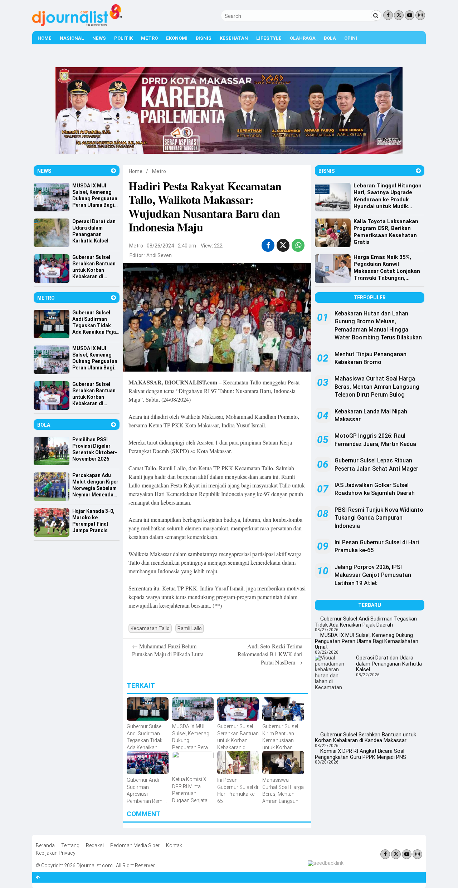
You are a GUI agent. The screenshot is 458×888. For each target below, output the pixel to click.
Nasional (72, 38)
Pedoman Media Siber (135, 845)
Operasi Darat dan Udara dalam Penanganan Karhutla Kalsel (389, 663)
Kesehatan (234, 38)
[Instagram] (420, 15)
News (99, 38)
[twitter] (283, 245)
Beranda (45, 845)
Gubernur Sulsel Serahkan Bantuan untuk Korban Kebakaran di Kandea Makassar (365, 737)
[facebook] (268, 245)
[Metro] (113, 297)
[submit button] (376, 15)
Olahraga (303, 38)
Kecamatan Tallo (150, 628)
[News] (113, 170)
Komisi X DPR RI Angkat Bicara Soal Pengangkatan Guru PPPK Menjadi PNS (360, 754)
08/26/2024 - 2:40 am (171, 246)
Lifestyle (269, 38)
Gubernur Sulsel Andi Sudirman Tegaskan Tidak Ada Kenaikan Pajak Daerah (366, 621)
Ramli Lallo (189, 628)
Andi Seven (159, 255)
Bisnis (203, 38)
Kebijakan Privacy (55, 853)
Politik (123, 38)
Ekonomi (176, 38)
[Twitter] (399, 15)
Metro (149, 38)
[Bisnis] (418, 170)
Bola (330, 38)
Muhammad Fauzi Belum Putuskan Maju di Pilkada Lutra (168, 650)
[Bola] (113, 424)
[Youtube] (409, 15)
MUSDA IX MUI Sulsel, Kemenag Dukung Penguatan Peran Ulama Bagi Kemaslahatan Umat (366, 641)
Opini (350, 38)
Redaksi (95, 845)
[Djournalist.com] (77, 24)
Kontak (174, 845)
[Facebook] (388, 15)
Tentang (70, 845)
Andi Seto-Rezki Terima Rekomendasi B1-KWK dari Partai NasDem (270, 654)
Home (45, 38)
